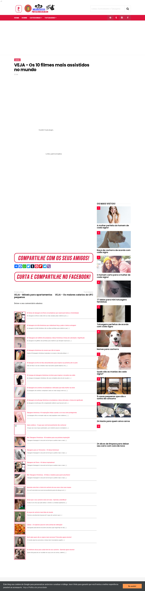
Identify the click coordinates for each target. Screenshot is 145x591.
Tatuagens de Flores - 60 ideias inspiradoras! (41, 462)
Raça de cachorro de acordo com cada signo (113, 251)
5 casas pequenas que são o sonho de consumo (111, 397)
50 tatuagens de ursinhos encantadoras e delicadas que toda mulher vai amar (51, 387)
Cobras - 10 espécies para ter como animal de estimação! (44, 525)
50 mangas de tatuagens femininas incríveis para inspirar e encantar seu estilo (51, 375)
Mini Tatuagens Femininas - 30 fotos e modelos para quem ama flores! (48, 475)
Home (16, 18)
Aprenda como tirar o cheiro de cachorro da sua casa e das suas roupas (49, 487)
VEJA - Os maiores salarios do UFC (74, 295)
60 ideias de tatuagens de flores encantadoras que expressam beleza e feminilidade (53, 313)
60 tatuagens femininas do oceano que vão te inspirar (43, 350)
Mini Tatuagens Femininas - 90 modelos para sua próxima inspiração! (48, 437)
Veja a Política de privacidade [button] (35, 587)
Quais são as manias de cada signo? (112, 372)
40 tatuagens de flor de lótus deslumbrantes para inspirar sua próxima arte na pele (52, 363)
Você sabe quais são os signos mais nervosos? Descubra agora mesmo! (49, 537)
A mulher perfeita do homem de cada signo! (113, 226)
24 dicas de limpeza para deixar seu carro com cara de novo (113, 444)
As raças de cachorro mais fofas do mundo (40, 512)
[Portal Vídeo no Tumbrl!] (116, 17)
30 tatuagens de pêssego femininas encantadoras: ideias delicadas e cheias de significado (55, 400)
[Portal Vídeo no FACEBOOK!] (128, 17)
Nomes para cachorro (108, 349)
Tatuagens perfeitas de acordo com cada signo (112, 325)
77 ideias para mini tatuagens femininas (112, 300)
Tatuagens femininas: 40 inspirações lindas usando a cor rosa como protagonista (52, 412)
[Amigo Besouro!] (122, 17)
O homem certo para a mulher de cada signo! (113, 276)
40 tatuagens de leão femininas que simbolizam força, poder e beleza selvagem (51, 325)
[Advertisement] (72, 38)
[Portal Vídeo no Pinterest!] (110, 17)
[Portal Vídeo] (35, 13)
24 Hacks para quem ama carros (113, 421)
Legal (17, 60)
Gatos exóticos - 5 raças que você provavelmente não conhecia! (46, 425)
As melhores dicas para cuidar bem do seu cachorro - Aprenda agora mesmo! (50, 549)
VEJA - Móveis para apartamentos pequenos (33, 296)
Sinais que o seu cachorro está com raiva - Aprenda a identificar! (46, 500)
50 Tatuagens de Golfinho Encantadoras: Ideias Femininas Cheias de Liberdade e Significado (56, 338)
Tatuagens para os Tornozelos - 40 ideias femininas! (43, 450)
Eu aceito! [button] (132, 586)
